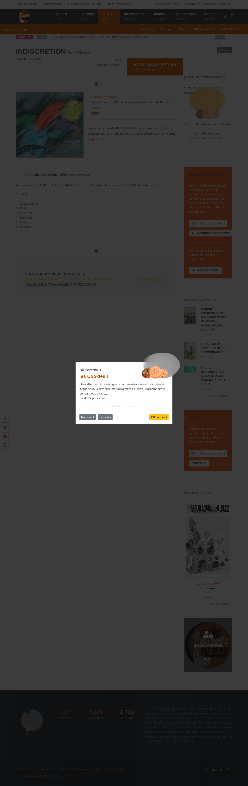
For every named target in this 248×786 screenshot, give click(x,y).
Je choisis (105, 417)
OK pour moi (159, 417)
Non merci (87, 417)
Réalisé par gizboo (124, 406)
